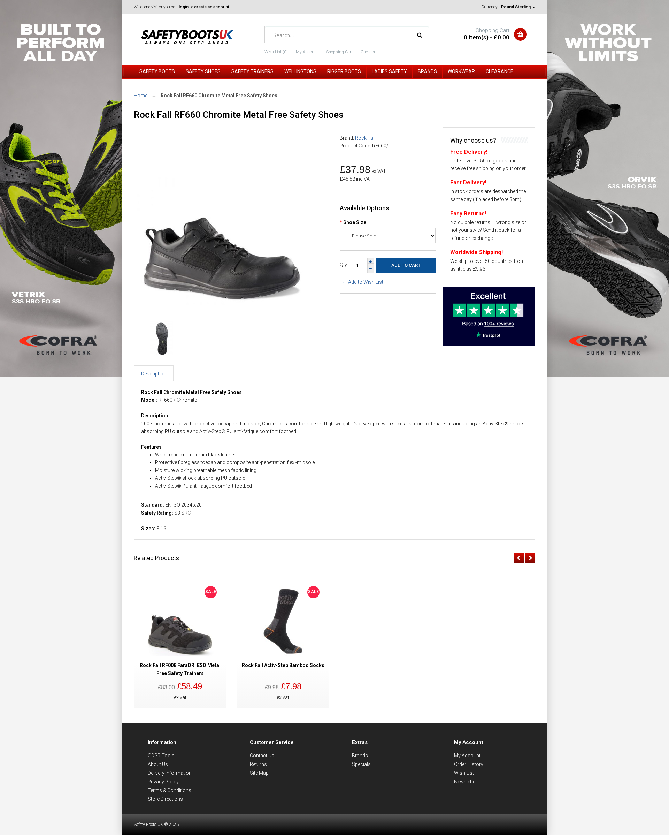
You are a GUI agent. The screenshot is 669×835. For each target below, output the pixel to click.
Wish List (464, 773)
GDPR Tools (161, 755)
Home (140, 95)
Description (153, 374)
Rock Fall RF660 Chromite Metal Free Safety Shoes (219, 95)
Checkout (369, 52)
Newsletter (465, 781)
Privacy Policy (163, 781)
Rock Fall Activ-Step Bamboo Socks (283, 665)
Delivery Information (170, 773)
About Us (158, 764)
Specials (361, 764)
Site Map (259, 773)
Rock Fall (365, 138)
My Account (307, 52)
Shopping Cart (339, 52)
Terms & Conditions (169, 790)
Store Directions (165, 799)
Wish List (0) (276, 52)
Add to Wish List (365, 282)
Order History (468, 764)
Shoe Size (354, 222)
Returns (258, 764)
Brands (360, 755)
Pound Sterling (516, 7)
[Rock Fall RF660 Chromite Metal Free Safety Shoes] (223, 307)
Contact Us (262, 755)
